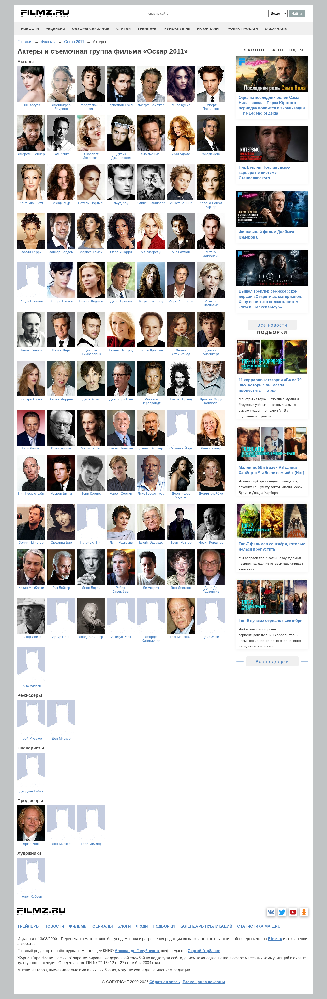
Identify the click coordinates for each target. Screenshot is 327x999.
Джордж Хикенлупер (151, 638)
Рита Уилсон (31, 686)
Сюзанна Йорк (180, 448)
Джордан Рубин (31, 791)
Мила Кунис (181, 105)
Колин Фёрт (61, 350)
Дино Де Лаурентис (211, 589)
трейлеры (147, 29)
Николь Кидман (91, 301)
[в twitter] (282, 912)
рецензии (55, 29)
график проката (242, 29)
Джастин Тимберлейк (91, 352)
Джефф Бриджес (151, 105)
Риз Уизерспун (151, 252)
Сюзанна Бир (61, 542)
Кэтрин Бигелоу (151, 301)
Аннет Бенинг (181, 203)
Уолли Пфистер (31, 542)
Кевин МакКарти (31, 588)
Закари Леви (211, 154)
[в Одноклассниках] (304, 912)
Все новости (272, 325)
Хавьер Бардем (61, 252)
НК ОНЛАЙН (208, 29)
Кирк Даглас (31, 448)
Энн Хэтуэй (31, 105)
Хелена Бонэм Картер (210, 205)
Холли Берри (31, 252)
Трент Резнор (181, 542)
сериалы (102, 926)
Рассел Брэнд (181, 399)
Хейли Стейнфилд (181, 352)
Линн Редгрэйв (121, 542)
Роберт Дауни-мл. (91, 107)
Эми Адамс (181, 154)
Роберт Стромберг (121, 589)
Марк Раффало (181, 301)
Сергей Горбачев (204, 951)
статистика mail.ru (259, 926)
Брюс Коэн (31, 844)
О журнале (276, 29)
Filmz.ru (275, 939)
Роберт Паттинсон (211, 107)
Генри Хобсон (31, 896)
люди (142, 926)
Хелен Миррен (61, 399)
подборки (164, 926)
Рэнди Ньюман (31, 301)
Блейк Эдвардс (151, 542)
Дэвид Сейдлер (91, 637)
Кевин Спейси (31, 350)
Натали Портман (91, 203)
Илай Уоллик (61, 448)
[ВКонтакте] (271, 912)
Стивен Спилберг (151, 203)
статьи (123, 29)
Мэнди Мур (61, 203)
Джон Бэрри (91, 588)
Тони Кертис (91, 493)
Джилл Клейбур (211, 493)
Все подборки (272, 661)
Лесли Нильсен (121, 448)
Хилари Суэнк (31, 399)
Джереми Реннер (31, 154)
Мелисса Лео (91, 448)
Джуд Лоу (121, 203)
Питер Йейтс (31, 637)
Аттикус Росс (121, 637)
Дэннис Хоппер (151, 448)
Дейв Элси (211, 637)
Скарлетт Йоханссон (91, 156)
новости (30, 29)
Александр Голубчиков (137, 951)
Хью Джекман (151, 154)
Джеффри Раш (121, 399)
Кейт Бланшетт (31, 203)
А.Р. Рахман (181, 252)
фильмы (78, 926)
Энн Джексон (181, 588)
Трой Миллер (31, 738)
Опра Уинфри (121, 252)
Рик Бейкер (61, 588)
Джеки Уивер (211, 448)
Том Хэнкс (61, 154)
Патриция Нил (91, 542)
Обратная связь (164, 982)
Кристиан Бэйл (121, 105)
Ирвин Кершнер (210, 542)
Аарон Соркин (121, 493)
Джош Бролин (121, 301)
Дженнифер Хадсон (181, 495)
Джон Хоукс (91, 399)
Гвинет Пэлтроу (121, 350)
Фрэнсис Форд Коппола (210, 401)
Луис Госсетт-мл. (151, 493)
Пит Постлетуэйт (31, 493)
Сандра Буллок (61, 301)
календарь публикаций (206, 926)
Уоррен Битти (61, 493)
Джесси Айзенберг (211, 352)
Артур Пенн (61, 637)
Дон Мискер (61, 738)
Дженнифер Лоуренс (61, 107)
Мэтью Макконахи (210, 254)
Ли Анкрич (151, 588)
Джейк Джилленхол (121, 156)
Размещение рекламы (204, 982)
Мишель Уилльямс (211, 303)
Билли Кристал (151, 350)
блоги (124, 926)
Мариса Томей (91, 252)
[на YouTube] (293, 912)
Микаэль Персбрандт (150, 401)
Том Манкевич (181, 637)
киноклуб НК (177, 29)
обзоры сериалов (91, 29)
